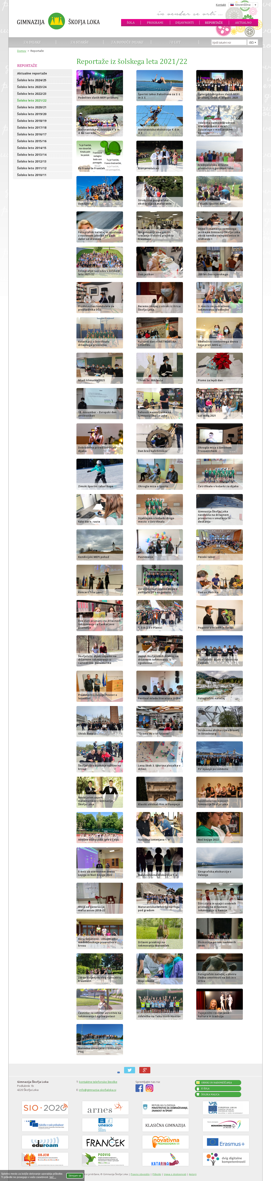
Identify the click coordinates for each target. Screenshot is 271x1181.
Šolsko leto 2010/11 (31, 175)
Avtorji (192, 1174)
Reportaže (214, 23)
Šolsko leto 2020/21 (31, 107)
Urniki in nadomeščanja (216, 1082)
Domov (21, 51)
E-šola (205, 1088)
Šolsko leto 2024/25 (31, 80)
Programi (155, 23)
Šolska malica (210, 1094)
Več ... (52, 1177)
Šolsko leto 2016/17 (31, 134)
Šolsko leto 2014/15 (31, 148)
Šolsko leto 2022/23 (31, 94)
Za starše (80, 42)
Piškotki (156, 1174)
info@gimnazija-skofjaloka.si (97, 1090)
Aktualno (243, 23)
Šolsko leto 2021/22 (31, 100)
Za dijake (32, 42)
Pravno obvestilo (140, 1174)
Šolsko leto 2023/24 (31, 87)
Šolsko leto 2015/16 (31, 141)
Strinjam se (74, 1175)
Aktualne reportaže (32, 73)
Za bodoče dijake (127, 42)
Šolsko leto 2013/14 (31, 155)
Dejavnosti (184, 23)
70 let (175, 42)
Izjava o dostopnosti (175, 1174)
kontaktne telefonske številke (98, 1082)
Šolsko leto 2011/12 (31, 168)
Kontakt (221, 5)
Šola (131, 23)
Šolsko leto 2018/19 (31, 121)
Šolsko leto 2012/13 (31, 161)
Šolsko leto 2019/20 (31, 114)
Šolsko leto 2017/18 (31, 127)
